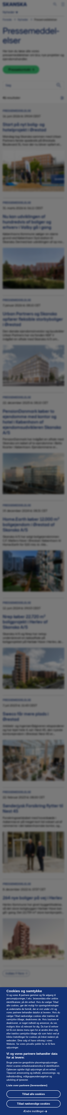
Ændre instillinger (33, 1111)
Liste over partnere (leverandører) (26, 1085)
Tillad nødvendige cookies (33, 1103)
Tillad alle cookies (33, 1094)
